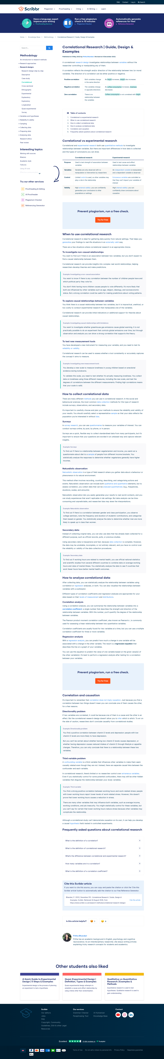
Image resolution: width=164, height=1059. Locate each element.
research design (82, 62)
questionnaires (96, 425)
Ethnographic (26, 90)
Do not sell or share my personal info (98, 1050)
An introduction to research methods (33, 60)
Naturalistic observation (72, 472)
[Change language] (23, 1050)
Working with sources (28, 153)
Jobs (43, 1016)
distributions (108, 597)
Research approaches (28, 63)
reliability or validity (70, 348)
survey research (71, 425)
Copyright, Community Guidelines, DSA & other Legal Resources (53, 1025)
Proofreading (65, 9)
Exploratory (26, 101)
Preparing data (25, 131)
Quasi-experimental (29, 109)
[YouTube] (118, 1014)
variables (123, 62)
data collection (103, 402)
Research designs (27, 67)
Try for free (102, 220)
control (83, 177)
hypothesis (74, 823)
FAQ (118, 2)
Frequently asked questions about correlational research (90, 132)
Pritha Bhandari (88, 56)
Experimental (26, 93)
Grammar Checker (80, 1013)
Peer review (24, 142)
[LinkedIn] (131, 1014)
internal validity (121, 188)
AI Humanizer (99, 1013)
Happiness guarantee (135, 1050)
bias (97, 416)
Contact (125, 2)
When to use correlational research (83, 120)
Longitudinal (26, 105)
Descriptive (26, 75)
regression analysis (76, 640)
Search (142, 2)
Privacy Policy (119, 1050)
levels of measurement (89, 597)
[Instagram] (124, 1014)
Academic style (25, 161)
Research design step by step (33, 71)
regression (79, 586)
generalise (66, 242)
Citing (79, 9)
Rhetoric (23, 157)
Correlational (27, 82)
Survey (24, 112)
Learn (103, 9)
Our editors (46, 1013)
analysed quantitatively (113, 487)
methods (87, 399)
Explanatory (26, 97)
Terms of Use (77, 1050)
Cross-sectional (27, 86)
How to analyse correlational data (82, 126)
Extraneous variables (120, 177)
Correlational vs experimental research (84, 117)
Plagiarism (48, 9)
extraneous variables (130, 773)
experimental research (87, 145)
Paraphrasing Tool (80, 1016)
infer (120, 718)
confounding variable (73, 762)
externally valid (112, 242)
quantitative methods (113, 145)
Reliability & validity (27, 120)
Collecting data (25, 127)
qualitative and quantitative (116, 484)
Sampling (23, 124)
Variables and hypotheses (29, 116)
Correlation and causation (79, 129)
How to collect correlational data (82, 123)
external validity (84, 188)
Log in (133, 2)
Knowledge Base (100, 1016)
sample (114, 413)
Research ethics (26, 139)
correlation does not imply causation (105, 700)
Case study (26, 78)
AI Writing (91, 9)
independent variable (122, 170)
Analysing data (25, 135)
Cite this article (135, 900)
